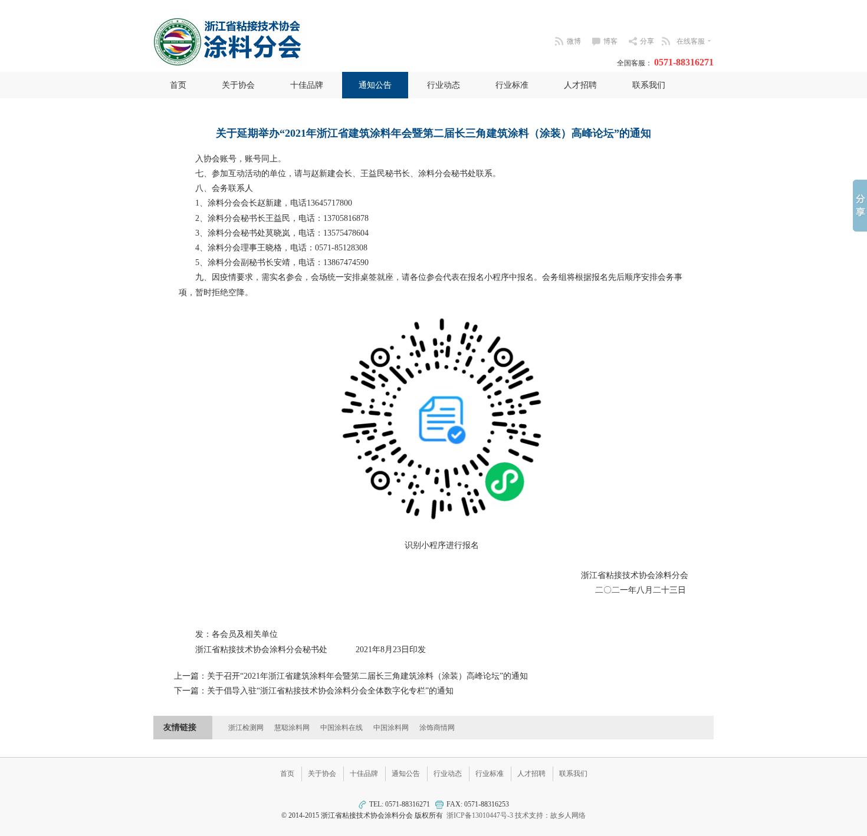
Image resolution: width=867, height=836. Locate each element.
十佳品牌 (306, 85)
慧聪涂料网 (292, 727)
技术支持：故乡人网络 (550, 815)
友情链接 (179, 727)
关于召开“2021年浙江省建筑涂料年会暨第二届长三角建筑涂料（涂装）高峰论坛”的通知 (367, 676)
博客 (610, 41)
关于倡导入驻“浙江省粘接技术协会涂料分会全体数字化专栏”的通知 (330, 690)
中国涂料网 (391, 727)
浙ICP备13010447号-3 (479, 815)
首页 (178, 85)
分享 (647, 41)
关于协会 (238, 85)
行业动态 (443, 85)
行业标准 (511, 85)
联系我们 (648, 85)
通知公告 (375, 85)
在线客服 (690, 41)
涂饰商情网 (437, 727)
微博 (574, 41)
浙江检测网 (246, 727)
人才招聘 (580, 85)
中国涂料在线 (341, 727)
